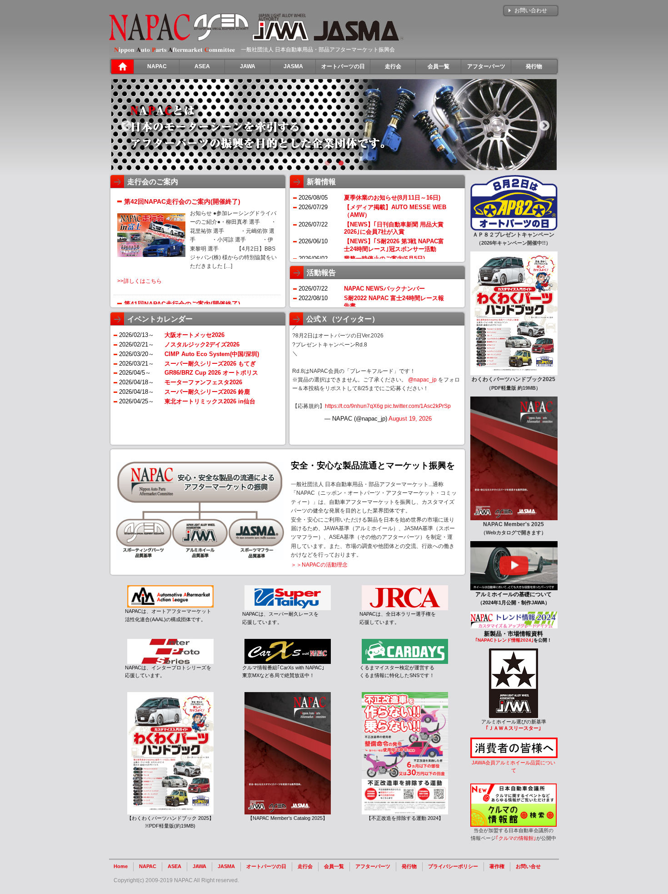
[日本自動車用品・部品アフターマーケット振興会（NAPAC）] (149, 38)
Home (121, 866)
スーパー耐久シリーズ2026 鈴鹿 (207, 391)
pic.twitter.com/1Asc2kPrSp (417, 406)
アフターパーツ (372, 866)
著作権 (496, 866)
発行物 (409, 866)
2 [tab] (340, 163)
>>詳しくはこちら (139, 281)
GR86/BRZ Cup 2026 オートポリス (211, 372)
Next (543, 124)
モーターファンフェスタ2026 (203, 382)
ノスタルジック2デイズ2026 (202, 344)
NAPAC (147, 866)
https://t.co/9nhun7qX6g (354, 406)
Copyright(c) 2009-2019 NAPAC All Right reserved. (176, 880)
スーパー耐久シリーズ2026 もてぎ (210, 363)
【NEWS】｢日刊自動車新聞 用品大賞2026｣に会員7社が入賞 (394, 228)
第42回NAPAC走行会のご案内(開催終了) (182, 201)
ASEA (174, 866)
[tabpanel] (334, 124)
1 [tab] (327, 163)
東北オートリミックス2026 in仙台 (210, 401)
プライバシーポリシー (453, 866)
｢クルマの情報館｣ (516, 838)
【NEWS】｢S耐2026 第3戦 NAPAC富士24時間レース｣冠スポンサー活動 (394, 245)
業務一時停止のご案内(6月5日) (384, 258)
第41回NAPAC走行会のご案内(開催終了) (182, 303)
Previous (125, 124)
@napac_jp (422, 380)
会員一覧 (334, 866)
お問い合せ (528, 866)
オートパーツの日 (266, 866)
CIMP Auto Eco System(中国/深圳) (212, 354)
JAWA (199, 866)
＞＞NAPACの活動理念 (319, 565)
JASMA (226, 866)
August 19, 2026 (410, 418)
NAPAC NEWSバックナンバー (384, 288)
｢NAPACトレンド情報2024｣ (504, 640)
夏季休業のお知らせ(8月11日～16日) (392, 197)
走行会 (305, 866)
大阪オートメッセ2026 (194, 334)
